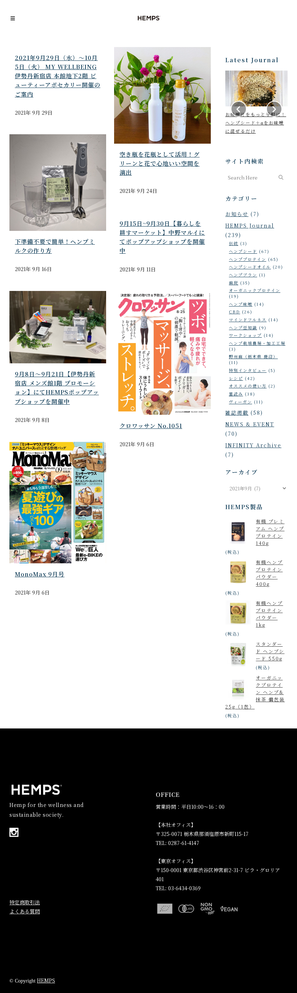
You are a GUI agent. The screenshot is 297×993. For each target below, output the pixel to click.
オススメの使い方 (248, 386)
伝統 (233, 243)
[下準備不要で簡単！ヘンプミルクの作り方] (57, 182)
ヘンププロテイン (247, 259)
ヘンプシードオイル (250, 267)
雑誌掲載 (236, 412)
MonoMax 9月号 (39, 574)
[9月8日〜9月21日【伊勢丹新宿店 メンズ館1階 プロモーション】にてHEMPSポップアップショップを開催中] (57, 327)
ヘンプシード (243, 251)
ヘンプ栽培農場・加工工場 (257, 343)
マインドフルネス (248, 319)
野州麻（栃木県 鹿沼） (253, 356)
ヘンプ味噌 (240, 304)
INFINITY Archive (253, 445)
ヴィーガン (240, 402)
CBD (234, 311)
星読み (236, 394)
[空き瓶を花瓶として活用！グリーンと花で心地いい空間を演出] (162, 95)
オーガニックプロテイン (254, 290)
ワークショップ (245, 335)
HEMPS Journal (249, 225)
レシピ (236, 378)
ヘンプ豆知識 (243, 327)
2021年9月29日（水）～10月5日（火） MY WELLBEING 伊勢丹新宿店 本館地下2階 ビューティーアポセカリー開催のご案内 (57, 76)
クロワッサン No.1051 (151, 426)
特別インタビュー (248, 370)
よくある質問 (24, 911)
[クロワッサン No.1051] (162, 353)
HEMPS (46, 980)
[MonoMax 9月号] (57, 502)
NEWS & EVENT (249, 424)
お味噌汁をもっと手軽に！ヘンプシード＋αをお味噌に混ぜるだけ (255, 122)
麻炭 (233, 283)
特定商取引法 (24, 902)
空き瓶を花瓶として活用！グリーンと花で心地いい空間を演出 (160, 163)
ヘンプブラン (243, 275)
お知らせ (236, 213)
